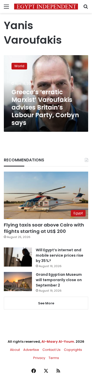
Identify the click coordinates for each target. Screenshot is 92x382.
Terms (54, 357)
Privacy (39, 357)
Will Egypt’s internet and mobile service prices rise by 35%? (59, 255)
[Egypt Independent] (46, 6)
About (15, 349)
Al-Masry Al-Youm (57, 341)
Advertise (31, 349)
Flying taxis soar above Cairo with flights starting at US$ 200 (44, 228)
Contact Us (51, 349)
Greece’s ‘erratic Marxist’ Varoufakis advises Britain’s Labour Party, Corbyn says (45, 107)
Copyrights (73, 349)
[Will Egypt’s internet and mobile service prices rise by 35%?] (18, 257)
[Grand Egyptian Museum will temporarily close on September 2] (18, 281)
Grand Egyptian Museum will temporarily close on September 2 (59, 280)
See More (46, 303)
